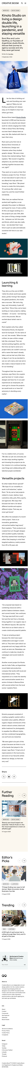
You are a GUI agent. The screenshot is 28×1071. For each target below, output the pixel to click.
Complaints (5, 1035)
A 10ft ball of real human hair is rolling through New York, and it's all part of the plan (14, 934)
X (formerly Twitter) (7, 1050)
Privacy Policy (6, 1031)
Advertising (11, 929)
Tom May (10, 54)
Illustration (14, 884)
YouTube (4, 1048)
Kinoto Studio (21, 117)
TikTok (3, 1046)
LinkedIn (4, 1052)
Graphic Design (15, 10)
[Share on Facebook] (14, 777)
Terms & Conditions (7, 1028)
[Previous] (20, 795)
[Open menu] (25, 3)
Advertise (4, 1017)
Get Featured (5, 1015)
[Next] (24, 795)
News (4, 929)
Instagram (4, 1044)
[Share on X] (4, 777)
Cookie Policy (6, 1033)
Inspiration (6, 10)
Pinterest (4, 1056)
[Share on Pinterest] (9, 777)
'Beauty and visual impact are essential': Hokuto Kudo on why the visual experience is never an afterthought (13, 826)
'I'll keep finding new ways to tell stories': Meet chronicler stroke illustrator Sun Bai (13, 889)
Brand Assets (5, 1019)
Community (5, 1013)
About (3, 1009)
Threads (4, 1054)
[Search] (22, 3)
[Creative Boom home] (10, 3)
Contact (4, 1011)
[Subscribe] (24, 964)
